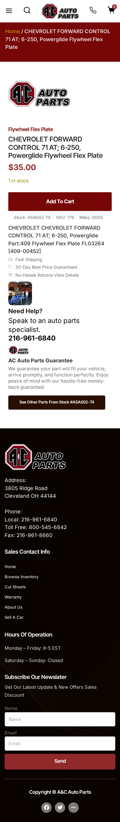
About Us (13, 607)
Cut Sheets (15, 586)
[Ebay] (73, 807)
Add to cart (60, 201)
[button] (8, 11)
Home (12, 31)
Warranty (13, 596)
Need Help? (25, 311)
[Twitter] (60, 807)
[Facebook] (46, 807)
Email (11, 733)
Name (11, 708)
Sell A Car (14, 617)
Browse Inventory (21, 576)
